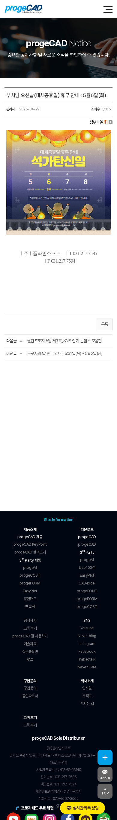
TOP (105, 793)
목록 (104, 324)
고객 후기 (30, 717)
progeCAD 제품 (29, 537)
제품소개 (30, 529)
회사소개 (87, 681)
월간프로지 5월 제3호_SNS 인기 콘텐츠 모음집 (64, 340)
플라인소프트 (23, 9)
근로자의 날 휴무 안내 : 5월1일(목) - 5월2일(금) (64, 353)
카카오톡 (105, 778)
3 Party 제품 (30, 560)
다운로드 (87, 529)
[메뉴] (108, 9)
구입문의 (30, 681)
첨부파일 (98, 122)
